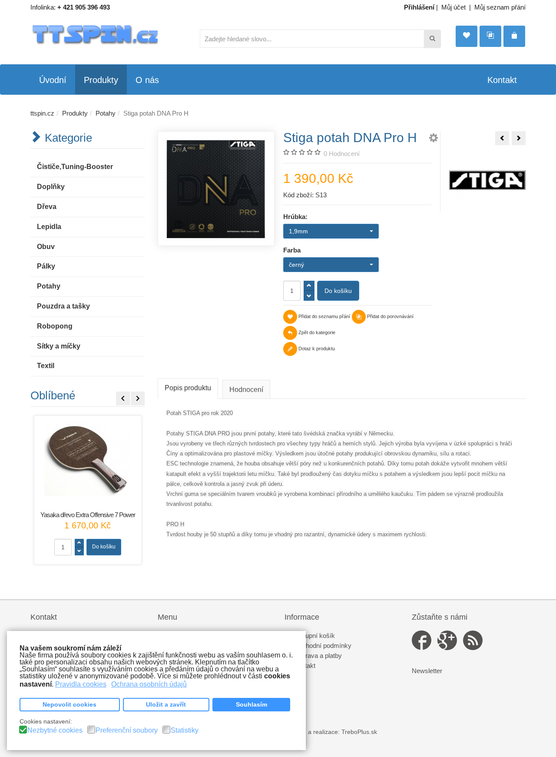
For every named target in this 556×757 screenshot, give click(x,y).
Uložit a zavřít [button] (166, 704)
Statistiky (185, 730)
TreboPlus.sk (359, 732)
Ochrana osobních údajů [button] (149, 684)
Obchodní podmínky (322, 645)
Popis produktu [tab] (188, 388)
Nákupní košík (314, 635)
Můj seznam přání (500, 7)
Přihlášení (419, 7)
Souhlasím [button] (251, 704)
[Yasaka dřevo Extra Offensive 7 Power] (88, 458)
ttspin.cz (42, 113)
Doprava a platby (318, 655)
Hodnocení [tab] (246, 389)
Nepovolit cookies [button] (69, 704)
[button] (433, 139)
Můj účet (453, 7)
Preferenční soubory (127, 730)
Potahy (106, 113)
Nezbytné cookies (55, 730)
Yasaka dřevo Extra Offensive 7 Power (87, 514)
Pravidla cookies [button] (80, 684)
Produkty (75, 113)
